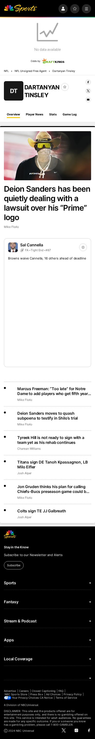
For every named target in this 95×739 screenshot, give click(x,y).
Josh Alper (24, 473)
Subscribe (13, 565)
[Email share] (88, 100)
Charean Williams (29, 448)
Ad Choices (53, 694)
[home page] (20, 8)
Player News (34, 114)
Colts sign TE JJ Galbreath (41, 510)
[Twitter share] (88, 91)
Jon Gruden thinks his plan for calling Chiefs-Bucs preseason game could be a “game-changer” (52, 489)
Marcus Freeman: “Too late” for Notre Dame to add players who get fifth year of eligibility (52, 391)
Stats (53, 114)
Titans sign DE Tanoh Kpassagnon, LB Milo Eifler (52, 464)
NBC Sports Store (16, 694)
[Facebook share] (88, 82)
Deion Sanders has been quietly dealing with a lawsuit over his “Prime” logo (47, 203)
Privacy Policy (73, 694)
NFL (6, 71)
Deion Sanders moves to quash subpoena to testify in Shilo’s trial (47, 416)
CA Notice (46, 697)
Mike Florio (11, 227)
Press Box (36, 694)
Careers (24, 691)
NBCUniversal (29, 705)
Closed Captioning (44, 691)
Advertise (10, 691)
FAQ (60, 691)
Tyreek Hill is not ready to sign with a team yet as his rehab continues (50, 440)
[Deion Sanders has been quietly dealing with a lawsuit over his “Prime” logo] (47, 155)
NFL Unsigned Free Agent (31, 71)
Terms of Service (66, 697)
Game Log (70, 114)
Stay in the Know (16, 547)
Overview (13, 114)
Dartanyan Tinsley (63, 71)
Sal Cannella (31, 244)
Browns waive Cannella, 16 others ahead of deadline (47, 258)
